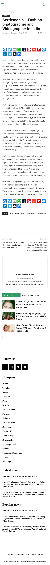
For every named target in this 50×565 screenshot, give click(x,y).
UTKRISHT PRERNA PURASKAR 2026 (19, 476)
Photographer (19, 213)
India (11, 213)
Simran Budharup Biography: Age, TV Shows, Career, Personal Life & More (31, 316)
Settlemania (7, 60)
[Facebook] (4, 38)
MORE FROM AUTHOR (30, 295)
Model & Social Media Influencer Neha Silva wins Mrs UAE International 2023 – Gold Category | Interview (37, 246)
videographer (41, 213)
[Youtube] (25, 367)
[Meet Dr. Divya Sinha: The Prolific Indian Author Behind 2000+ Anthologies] (8, 304)
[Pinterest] (16, 38)
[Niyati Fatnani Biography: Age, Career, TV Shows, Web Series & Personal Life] (8, 328)
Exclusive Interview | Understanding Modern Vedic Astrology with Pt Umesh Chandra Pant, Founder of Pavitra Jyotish (24, 494)
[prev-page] (3, 337)
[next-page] (7, 337)
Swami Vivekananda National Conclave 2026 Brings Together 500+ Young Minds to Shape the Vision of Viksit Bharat (23, 484)
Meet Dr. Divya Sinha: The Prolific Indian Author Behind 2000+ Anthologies (31, 304)
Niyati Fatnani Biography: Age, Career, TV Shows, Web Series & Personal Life (31, 328)
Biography (12, 12)
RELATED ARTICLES (11, 295)
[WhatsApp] (21, 38)
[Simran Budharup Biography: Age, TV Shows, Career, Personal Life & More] (8, 316)
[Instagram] (11, 367)
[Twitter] (10, 38)
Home (4, 12)
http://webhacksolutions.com (25, 278)
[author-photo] (25, 271)
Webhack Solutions (11, 33)
